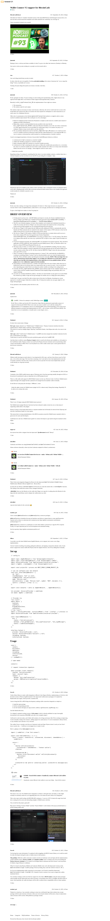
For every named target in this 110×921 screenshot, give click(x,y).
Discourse (19, 919)
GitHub (15, 772)
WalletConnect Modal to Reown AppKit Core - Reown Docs (25, 483)
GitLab (15, 451)
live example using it (42, 715)
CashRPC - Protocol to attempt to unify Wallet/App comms (28, 300)
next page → (13, 904)
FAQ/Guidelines (26, 915)
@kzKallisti (13, 491)
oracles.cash (42, 265)
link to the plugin (24, 406)
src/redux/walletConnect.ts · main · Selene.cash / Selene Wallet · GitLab (39, 466)
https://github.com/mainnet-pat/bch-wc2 (30, 529)
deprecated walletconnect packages (44, 696)
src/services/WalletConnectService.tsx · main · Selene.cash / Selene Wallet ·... (40, 454)
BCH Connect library (51, 853)
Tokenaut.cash (38, 374)
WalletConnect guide (29, 418)
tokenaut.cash (47, 861)
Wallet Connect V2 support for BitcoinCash (30, 8)
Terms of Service (35, 915)
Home (11, 915)
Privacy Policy (45, 915)
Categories (17, 915)
